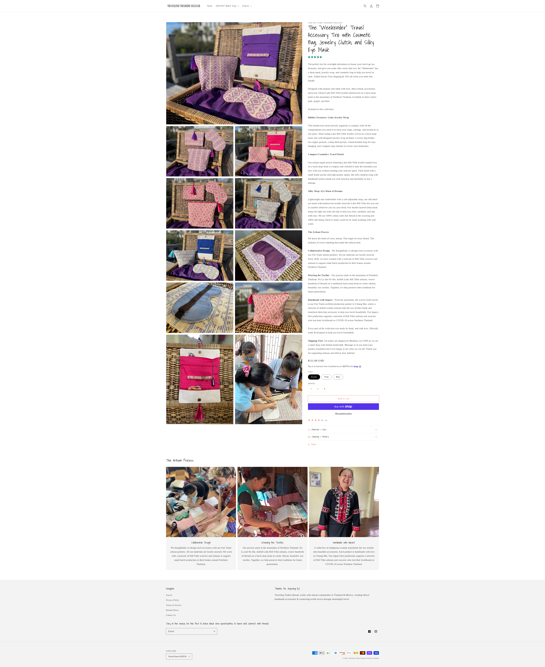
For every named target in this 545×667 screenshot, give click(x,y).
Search (169, 595)
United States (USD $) (177, 656)
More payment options (343, 413)
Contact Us (171, 615)
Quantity (311, 383)
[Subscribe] (214, 631)
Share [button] (313, 444)
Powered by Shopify (372, 658)
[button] (365, 6)
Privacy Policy (172, 600)
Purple (314, 377)
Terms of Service (173, 605)
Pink (326, 377)
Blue (338, 377)
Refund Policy (172, 610)
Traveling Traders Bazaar (357, 658)
